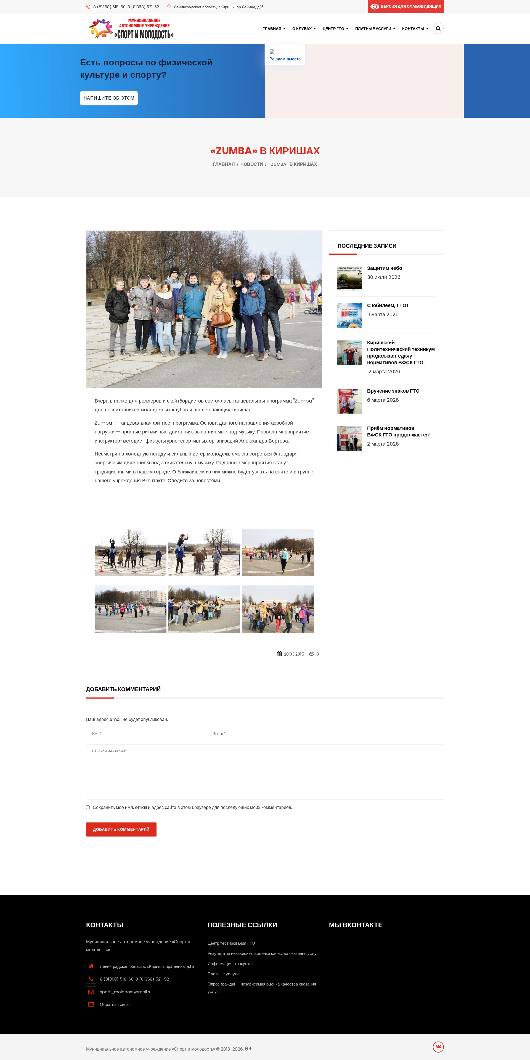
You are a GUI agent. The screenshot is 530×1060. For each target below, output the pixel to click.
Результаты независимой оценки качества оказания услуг (263, 953)
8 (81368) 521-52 (143, 7)
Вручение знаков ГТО (393, 391)
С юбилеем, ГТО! (387, 305)
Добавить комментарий (121, 829)
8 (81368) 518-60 (109, 7)
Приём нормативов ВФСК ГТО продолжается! (399, 431)
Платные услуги (373, 28)
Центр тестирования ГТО (231, 943)
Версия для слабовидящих (410, 6)
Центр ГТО (333, 28)
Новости (251, 164)
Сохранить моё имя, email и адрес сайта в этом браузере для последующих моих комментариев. (192, 807)
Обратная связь (115, 1004)
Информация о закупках (231, 963)
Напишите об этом (109, 98)
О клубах (302, 28)
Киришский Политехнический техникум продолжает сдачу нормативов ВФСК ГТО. (401, 352)
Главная (272, 28)
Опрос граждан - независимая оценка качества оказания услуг (262, 987)
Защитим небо (384, 268)
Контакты (413, 28)
